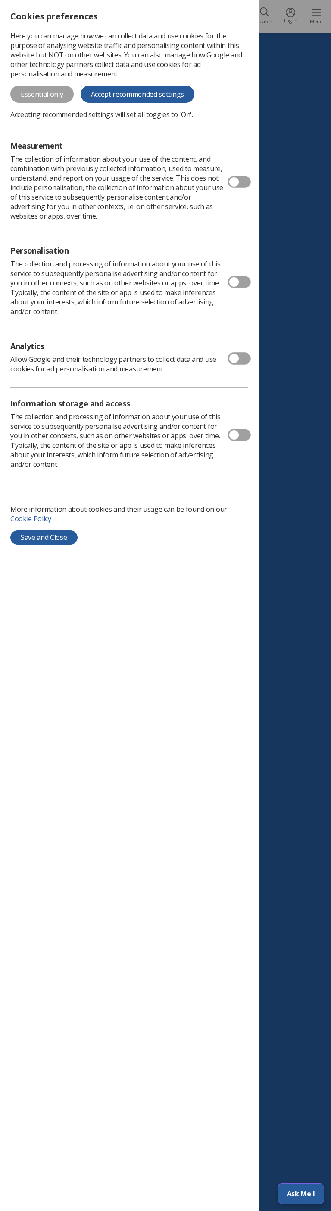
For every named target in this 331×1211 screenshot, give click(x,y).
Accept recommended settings (137, 94)
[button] (301, 1193)
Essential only (42, 94)
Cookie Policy (30, 518)
